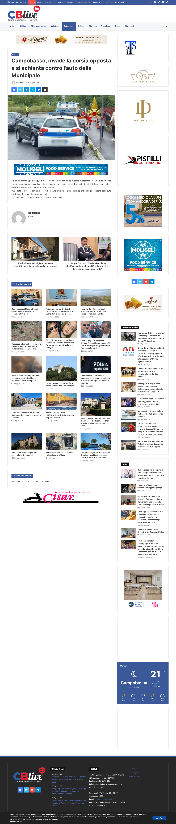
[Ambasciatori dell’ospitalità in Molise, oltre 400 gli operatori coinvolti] (128, 415)
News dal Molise (39, 26)
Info (118, 26)
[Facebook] (14, 89)
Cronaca (69, 26)
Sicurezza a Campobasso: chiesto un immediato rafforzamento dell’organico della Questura (26, 346)
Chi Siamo (133, 768)
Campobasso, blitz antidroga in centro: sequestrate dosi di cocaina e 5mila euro (25, 311)
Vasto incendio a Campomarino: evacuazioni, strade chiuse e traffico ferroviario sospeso (25, 378)
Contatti (130, 26)
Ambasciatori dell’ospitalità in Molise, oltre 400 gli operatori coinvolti (150, 414)
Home (13, 26)
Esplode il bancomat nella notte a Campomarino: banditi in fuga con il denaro (26, 415)
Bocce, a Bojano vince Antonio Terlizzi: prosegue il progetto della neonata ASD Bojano (150, 444)
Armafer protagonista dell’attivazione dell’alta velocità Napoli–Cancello (60, 415)
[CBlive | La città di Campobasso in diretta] (23, 13)
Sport (82, 26)
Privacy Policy (134, 776)
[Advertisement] (115, 13)
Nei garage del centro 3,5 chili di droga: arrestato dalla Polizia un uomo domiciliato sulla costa (60, 311)
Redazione (20, 82)
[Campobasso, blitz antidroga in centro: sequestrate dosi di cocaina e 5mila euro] (26, 297)
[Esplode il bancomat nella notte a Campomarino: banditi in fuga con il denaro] (26, 401)
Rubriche (106, 26)
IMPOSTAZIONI (15, 821)
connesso (25, 481)
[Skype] (32, 89)
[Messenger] (38, 89)
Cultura (94, 26)
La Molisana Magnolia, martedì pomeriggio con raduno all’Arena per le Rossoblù (150, 401)
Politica (56, 26)
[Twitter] (20, 89)
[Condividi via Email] (45, 89)
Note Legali (133, 772)
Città (24, 26)
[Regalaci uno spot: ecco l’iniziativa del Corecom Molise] (128, 533)
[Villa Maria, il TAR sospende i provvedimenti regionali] (26, 441)
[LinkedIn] (26, 89)
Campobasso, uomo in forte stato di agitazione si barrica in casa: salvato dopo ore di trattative (95, 455)
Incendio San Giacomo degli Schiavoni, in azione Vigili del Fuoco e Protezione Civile (93, 311)
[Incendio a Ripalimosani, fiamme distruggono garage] (128, 488)
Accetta (159, 818)
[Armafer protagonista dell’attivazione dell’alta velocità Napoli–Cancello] (61, 401)
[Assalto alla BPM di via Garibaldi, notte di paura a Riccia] (61, 441)
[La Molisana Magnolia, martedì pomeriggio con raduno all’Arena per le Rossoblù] (128, 402)
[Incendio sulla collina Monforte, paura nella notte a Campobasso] (61, 368)
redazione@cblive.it (104, 799)
